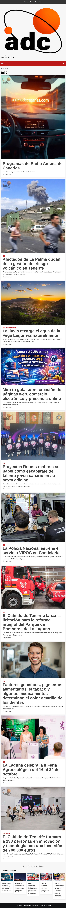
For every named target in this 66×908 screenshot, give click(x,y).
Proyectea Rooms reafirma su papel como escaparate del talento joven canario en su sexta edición (31, 473)
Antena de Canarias (6, 56)
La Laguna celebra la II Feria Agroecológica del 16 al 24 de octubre (31, 769)
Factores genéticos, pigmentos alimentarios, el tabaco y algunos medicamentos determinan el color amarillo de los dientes (32, 693)
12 (36, 866)
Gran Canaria (31, 879)
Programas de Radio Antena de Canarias (33, 165)
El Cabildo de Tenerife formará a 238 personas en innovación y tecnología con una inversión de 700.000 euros (32, 843)
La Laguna (8, 327)
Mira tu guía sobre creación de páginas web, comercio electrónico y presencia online (32, 394)
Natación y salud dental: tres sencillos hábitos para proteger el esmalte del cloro (6, 887)
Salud (3, 879)
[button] (2, 63)
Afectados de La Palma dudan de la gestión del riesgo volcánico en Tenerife (31, 263)
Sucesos (57, 877)
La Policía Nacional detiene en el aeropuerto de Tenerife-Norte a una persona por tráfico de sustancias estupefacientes (59, 890)
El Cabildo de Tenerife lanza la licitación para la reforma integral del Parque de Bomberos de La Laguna (32, 622)
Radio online (38, 2)
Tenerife (13, 327)
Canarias (30, 877)
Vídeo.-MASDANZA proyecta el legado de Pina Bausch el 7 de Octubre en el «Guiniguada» (32, 888)
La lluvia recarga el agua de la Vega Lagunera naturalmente (31, 333)
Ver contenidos (7, 174)
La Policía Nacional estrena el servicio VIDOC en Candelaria (31, 550)
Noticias (43, 905)
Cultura (35, 877)
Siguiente (41, 866)
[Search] (64, 63)
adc (4, 255)
